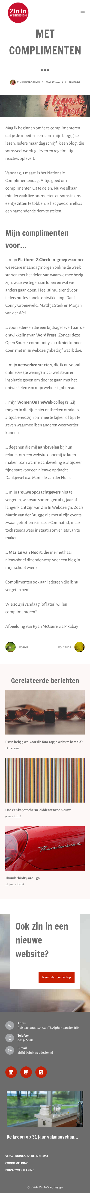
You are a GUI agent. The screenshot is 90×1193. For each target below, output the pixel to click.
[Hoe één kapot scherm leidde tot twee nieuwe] (44, 780)
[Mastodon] (26, 1072)
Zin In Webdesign (51, 1187)
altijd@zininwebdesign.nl (35, 1052)
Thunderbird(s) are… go (22, 878)
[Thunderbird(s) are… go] (44, 848)
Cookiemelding (16, 1163)
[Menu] (83, 13)
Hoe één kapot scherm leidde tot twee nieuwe (38, 810)
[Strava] (41, 1072)
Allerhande (72, 82)
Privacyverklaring (19, 1170)
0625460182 (25, 1040)
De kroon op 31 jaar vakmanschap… (42, 1136)
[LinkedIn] (11, 1072)
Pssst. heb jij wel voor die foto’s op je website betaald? (43, 742)
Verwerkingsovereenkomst (26, 1156)
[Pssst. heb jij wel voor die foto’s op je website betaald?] (44, 712)
